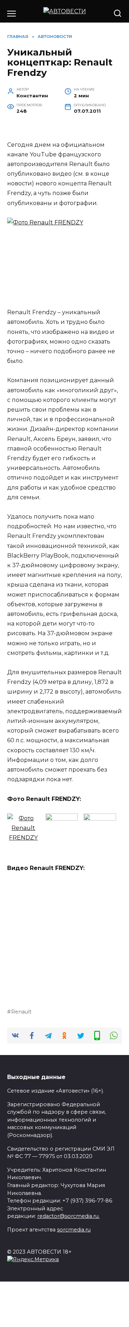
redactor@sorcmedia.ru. (68, 1216)
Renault (21, 1011)
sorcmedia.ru (74, 1229)
